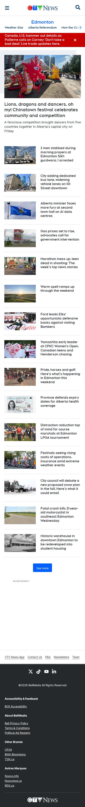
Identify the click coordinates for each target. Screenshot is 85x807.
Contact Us (35, 657)
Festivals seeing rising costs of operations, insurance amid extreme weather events (60, 459)
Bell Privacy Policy (16, 723)
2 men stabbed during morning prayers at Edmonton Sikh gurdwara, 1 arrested (58, 154)
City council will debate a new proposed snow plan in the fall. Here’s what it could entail (60, 487)
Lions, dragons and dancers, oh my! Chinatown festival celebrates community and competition (41, 110)
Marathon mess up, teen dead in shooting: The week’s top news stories (60, 263)
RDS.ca (9, 785)
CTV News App (15, 657)
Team (75, 657)
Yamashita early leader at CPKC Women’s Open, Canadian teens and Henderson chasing (60, 348)
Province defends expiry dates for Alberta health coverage (60, 402)
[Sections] (7, 8)
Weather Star (14, 27)
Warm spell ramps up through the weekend (58, 289)
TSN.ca (9, 759)
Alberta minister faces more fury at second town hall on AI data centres (58, 210)
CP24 (8, 749)
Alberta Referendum (42, 27)
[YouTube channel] (46, 671)
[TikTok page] (38, 671)
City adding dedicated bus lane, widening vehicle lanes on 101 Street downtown (58, 182)
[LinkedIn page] (54, 671)
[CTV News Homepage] (43, 8)
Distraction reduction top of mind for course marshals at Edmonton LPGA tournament (60, 431)
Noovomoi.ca (13, 780)
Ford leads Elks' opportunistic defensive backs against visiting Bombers (59, 320)
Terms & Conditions (17, 728)
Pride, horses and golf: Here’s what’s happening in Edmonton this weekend (60, 376)
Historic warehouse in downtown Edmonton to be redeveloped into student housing (59, 542)
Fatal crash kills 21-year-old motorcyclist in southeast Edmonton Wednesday (59, 515)
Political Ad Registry (17, 732)
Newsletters (61, 657)
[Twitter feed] (30, 671)
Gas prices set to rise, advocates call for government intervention (60, 235)
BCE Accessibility (16, 706)
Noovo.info (12, 776)
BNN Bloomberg (15, 754)
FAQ (48, 657)
